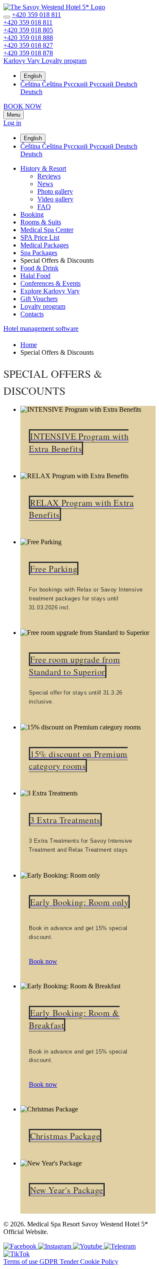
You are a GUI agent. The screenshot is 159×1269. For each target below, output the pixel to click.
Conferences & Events (50, 283)
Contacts (32, 314)
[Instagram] (55, 1246)
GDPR (49, 1261)
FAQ (44, 206)
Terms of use (21, 1261)
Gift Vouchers (39, 298)
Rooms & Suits (40, 222)
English (33, 76)
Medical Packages (44, 245)
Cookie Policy (99, 1261)
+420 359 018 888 (28, 37)
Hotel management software (40, 328)
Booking (32, 214)
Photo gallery (55, 191)
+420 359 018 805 (28, 30)
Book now (43, 961)
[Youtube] (88, 1246)
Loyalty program (42, 306)
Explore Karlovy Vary (50, 291)
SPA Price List (39, 237)
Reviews (49, 176)
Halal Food (35, 275)
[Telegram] (120, 1246)
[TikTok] (16, 1254)
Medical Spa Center (46, 229)
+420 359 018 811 (36, 14)
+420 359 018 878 (28, 53)
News (45, 183)
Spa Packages (38, 252)
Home (28, 344)
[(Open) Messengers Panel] (6, 17)
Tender (70, 1261)
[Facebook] (20, 1246)
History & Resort (43, 168)
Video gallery (55, 199)
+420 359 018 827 (28, 45)
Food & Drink (39, 268)
